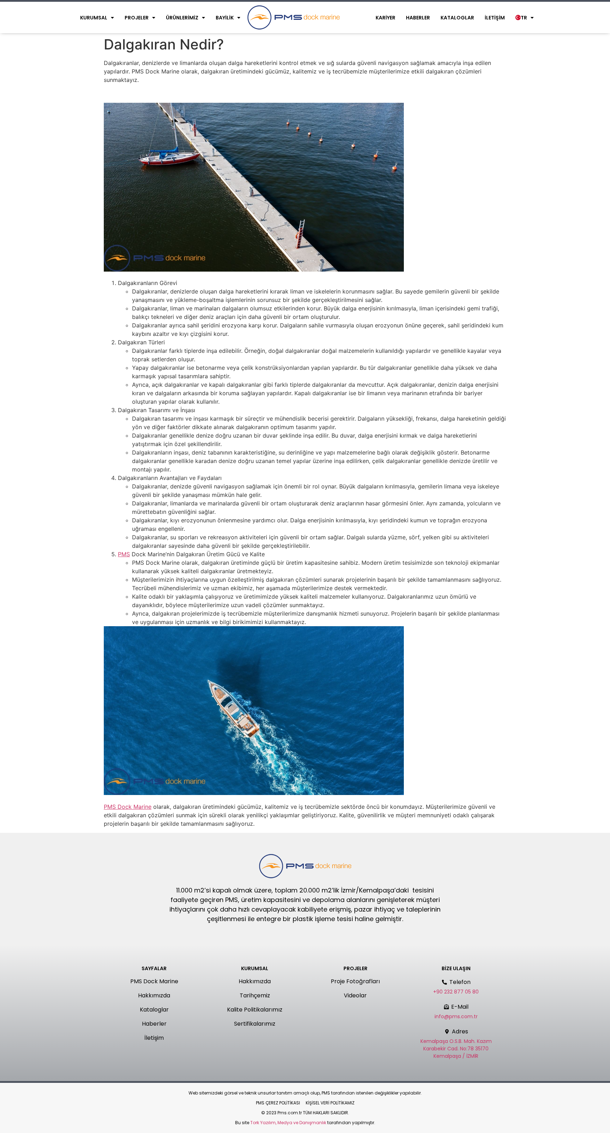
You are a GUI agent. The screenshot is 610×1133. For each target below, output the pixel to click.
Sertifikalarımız (254, 1024)
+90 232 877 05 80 (456, 991)
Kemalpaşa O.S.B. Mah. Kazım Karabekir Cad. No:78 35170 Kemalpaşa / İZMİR (456, 1049)
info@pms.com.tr (456, 1016)
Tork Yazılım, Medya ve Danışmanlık (288, 1123)
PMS (124, 554)
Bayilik (225, 17)
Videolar (355, 995)
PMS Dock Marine (127, 806)
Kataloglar (457, 17)
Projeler (137, 17)
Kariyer (385, 17)
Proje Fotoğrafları (355, 981)
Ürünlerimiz (182, 17)
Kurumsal (93, 17)
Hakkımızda (154, 995)
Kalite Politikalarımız (254, 1010)
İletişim (495, 17)
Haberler (418, 17)
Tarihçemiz (255, 995)
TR (524, 17)
